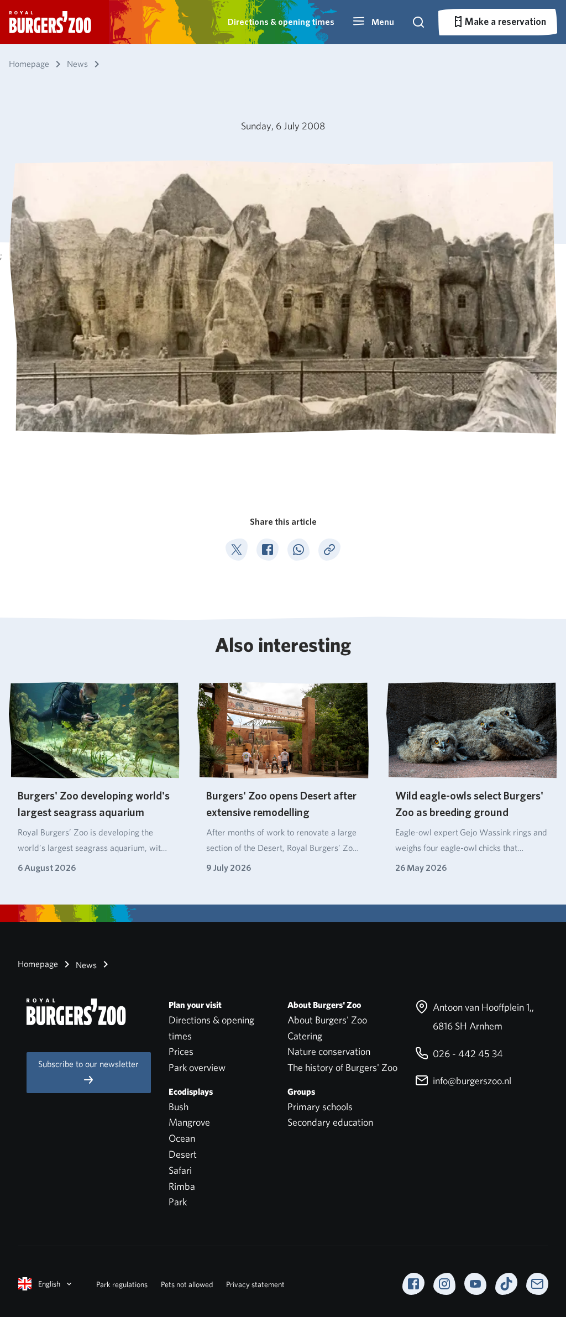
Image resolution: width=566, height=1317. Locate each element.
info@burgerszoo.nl (471, 1080)
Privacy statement (255, 1284)
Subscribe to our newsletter (88, 1064)
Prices (181, 1051)
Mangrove (189, 1122)
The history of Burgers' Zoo (342, 1067)
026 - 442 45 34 (467, 1053)
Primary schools (320, 1106)
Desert (183, 1154)
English (49, 1284)
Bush (178, 1106)
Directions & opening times (281, 22)
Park (178, 1201)
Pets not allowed (187, 1284)
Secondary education (330, 1122)
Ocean (182, 1138)
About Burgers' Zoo (327, 1019)
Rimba (182, 1186)
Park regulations (122, 1284)
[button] (373, 22)
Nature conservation (328, 1051)
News (85, 965)
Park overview (197, 1067)
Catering (304, 1035)
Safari (180, 1170)
